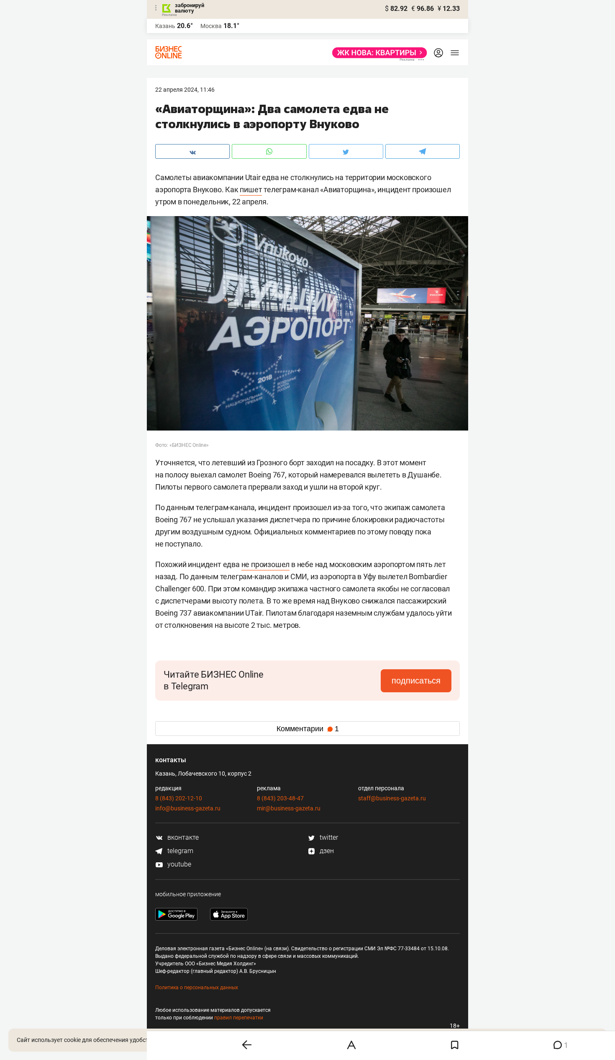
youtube (178, 864)
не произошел (265, 564)
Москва (211, 26)
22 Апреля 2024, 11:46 (185, 89)
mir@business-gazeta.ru (288, 808)
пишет (251, 189)
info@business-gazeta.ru (187, 808)
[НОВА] (377, 52)
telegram (179, 851)
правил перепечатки (238, 1018)
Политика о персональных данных (196, 987)
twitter (328, 837)
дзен (326, 851)
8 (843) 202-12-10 (178, 798)
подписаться (416, 680)
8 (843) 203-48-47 (280, 798)
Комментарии (308, 729)
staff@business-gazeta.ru (392, 798)
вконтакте (182, 837)
